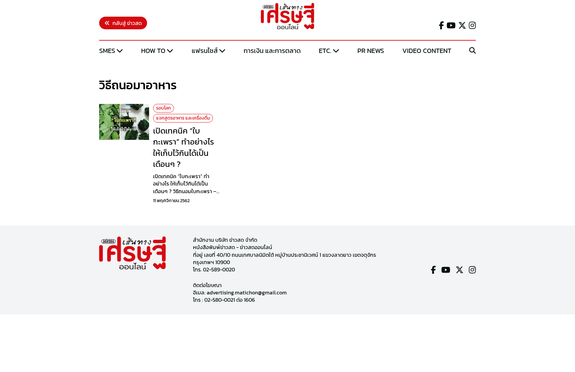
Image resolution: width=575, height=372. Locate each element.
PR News (370, 51)
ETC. (325, 51)
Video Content (426, 51)
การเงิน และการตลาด (272, 51)
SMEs (107, 51)
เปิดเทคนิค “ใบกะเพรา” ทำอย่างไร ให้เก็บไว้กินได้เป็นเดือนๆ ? (183, 147)
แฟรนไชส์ (205, 51)
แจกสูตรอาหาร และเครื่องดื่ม (183, 118)
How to (153, 51)
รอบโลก (163, 108)
